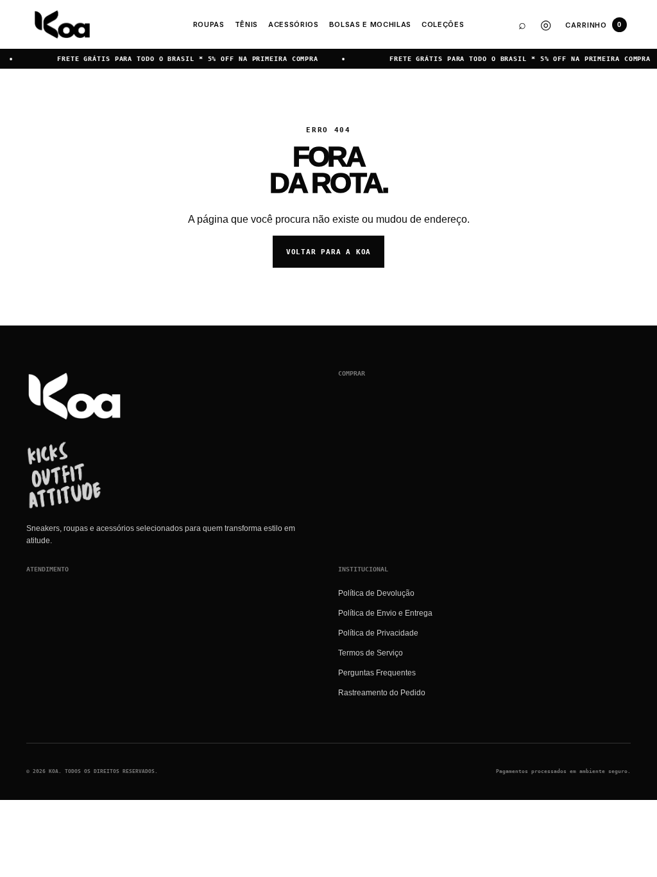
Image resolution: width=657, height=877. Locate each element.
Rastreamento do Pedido (381, 692)
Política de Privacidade (378, 633)
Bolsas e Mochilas (370, 24)
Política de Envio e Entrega (385, 613)
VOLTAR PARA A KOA (328, 252)
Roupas (209, 24)
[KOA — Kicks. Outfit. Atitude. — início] (62, 24)
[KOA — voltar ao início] (74, 396)
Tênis (246, 24)
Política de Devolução (376, 593)
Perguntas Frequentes (377, 672)
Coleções (443, 24)
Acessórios (293, 24)
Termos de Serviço (370, 652)
